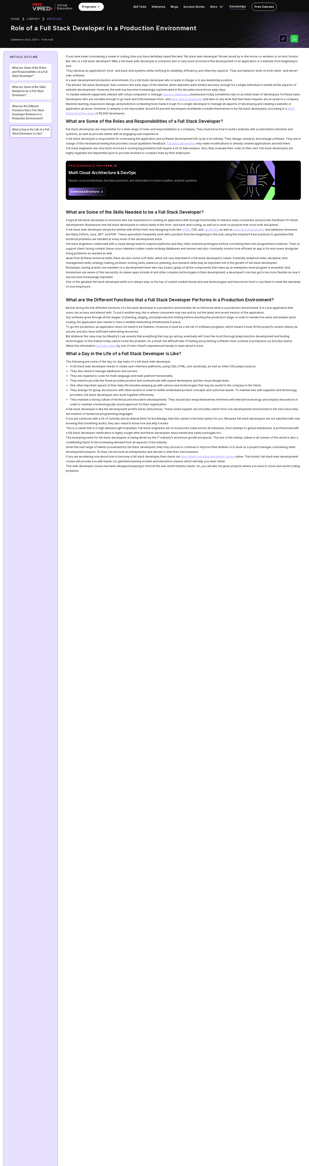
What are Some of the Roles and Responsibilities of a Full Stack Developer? (30, 72)
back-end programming (186, 99)
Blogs (174, 6)
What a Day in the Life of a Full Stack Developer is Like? (30, 131)
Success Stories (193, 6)
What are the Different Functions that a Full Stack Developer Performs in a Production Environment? (28, 112)
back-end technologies (248, 229)
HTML (186, 229)
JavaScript (211, 229)
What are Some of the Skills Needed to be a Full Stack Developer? (29, 91)
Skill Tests (139, 6)
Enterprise (158, 6)
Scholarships (237, 6)
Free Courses (264, 6)
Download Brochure (85, 191)
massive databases (176, 94)
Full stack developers (181, 143)
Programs (89, 6)
